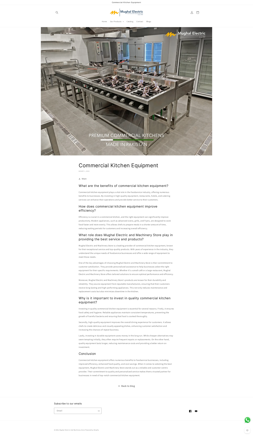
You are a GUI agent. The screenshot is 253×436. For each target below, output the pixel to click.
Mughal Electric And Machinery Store (72, 430)
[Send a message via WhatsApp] (247, 420)
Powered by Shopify (92, 430)
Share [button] (84, 179)
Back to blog (128, 385)
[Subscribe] (98, 411)
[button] (57, 12)
